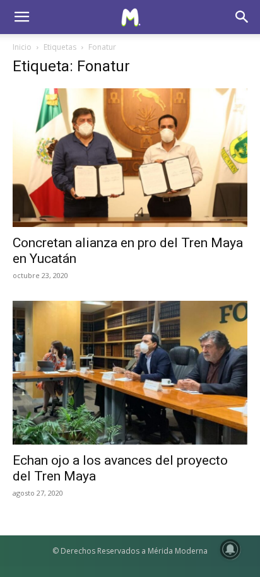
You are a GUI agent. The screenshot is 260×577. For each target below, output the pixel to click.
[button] (21, 17)
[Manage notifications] (230, 549)
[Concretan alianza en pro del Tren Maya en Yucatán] (130, 157)
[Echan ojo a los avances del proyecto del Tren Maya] (130, 373)
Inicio (22, 47)
